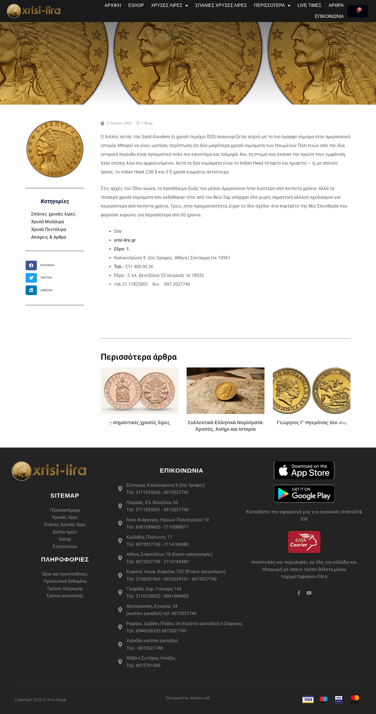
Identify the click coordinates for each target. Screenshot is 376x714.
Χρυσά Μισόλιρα (47, 221)
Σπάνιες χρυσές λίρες (53, 214)
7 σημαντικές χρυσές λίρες (140, 422)
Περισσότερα (269, 5)
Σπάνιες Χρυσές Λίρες (221, 5)
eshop (136, 5)
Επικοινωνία (329, 16)
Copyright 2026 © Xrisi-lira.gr (40, 699)
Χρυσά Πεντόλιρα (48, 229)
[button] (42, 265)
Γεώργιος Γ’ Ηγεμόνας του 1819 (311, 422)
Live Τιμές (309, 5)
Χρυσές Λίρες (166, 5)
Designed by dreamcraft (187, 698)
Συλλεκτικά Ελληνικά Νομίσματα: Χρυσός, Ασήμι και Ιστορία (225, 425)
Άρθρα (336, 5)
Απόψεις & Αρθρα (48, 237)
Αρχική (113, 5)
